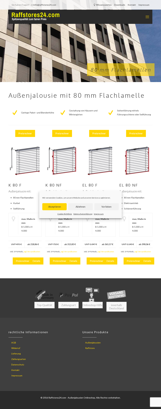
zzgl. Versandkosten (32, 251)
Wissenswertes (104, 4)
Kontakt (132, 4)
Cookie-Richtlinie (64, 214)
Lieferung (16, 353)
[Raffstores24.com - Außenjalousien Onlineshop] (36, 17)
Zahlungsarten (18, 359)
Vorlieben (106, 206)
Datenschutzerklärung (82, 214)
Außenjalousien (93, 342)
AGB (13, 342)
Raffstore (90, 348)
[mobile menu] (147, 16)
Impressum (99, 214)
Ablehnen (80, 206)
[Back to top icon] (146, 402)
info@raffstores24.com (44, 4)
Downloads (119, 4)
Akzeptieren (54, 206)
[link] (25, 160)
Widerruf (15, 348)
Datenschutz (17, 364)
